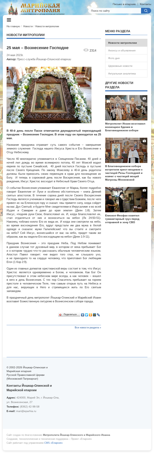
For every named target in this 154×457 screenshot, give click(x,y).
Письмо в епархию (124, 4)
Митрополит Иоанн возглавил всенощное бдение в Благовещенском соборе (125, 127)
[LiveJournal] (98, 313)
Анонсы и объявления (122, 50)
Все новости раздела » (88, 327)
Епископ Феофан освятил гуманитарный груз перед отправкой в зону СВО (122, 219)
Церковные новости (120, 65)
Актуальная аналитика (122, 73)
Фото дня (114, 58)
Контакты (145, 4)
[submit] (146, 11)
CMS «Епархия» (53, 442)
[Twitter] (87, 313)
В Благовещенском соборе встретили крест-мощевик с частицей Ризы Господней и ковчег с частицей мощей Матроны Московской (124, 173)
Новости (28, 26)
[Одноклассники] (91, 313)
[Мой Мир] (95, 313)
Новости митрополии (47, 26)
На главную (13, 26)
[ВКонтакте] (83, 313)
